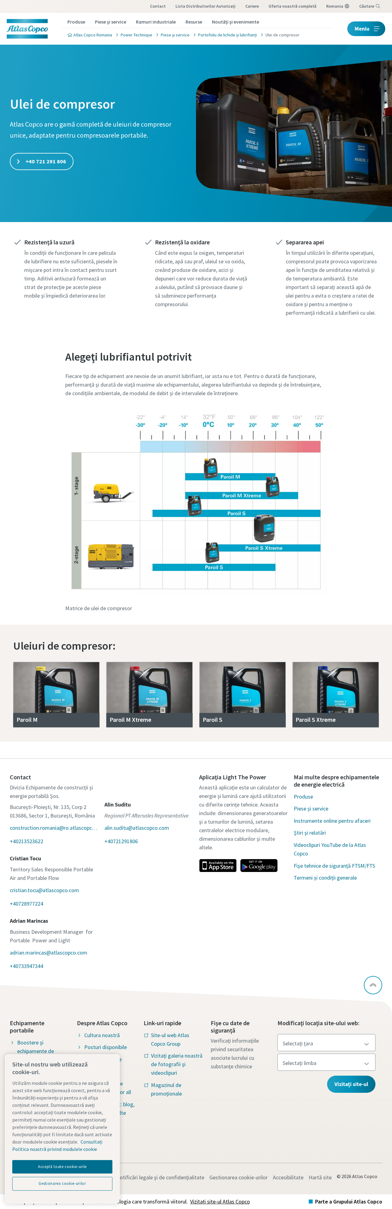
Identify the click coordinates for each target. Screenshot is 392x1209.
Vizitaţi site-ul (351, 1084)
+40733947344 (26, 966)
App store (217, 865)
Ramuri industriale (156, 22)
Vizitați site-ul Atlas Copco (220, 1201)
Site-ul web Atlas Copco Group (170, 1039)
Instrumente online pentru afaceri (332, 820)
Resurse (194, 22)
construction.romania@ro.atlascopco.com (54, 827)
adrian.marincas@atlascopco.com (48, 952)
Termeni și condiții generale (325, 877)
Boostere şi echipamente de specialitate (35, 1051)
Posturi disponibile (105, 1047)
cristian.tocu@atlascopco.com (44, 890)
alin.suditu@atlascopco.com (136, 827)
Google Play (258, 865)
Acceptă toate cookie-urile (62, 1166)
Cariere (252, 6)
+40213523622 (26, 841)
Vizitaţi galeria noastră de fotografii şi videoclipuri (176, 1064)
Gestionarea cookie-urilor (238, 1177)
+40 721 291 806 (45, 161)
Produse (76, 22)
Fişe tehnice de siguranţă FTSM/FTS (334, 865)
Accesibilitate (288, 1177)
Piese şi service (110, 22)
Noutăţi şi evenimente (235, 22)
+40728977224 (26, 903)
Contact (158, 6)
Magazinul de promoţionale (166, 1089)
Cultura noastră (102, 1035)
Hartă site (320, 1177)
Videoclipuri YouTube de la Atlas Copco (330, 849)
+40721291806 (121, 841)
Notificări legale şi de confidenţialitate (160, 1177)
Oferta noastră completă (292, 6)
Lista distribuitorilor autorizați (205, 6)
